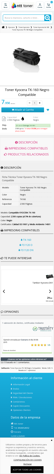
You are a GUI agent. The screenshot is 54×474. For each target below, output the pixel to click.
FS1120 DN (27, 250)
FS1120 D (27, 245)
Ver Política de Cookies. (29, 455)
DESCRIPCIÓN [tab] (28, 142)
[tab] (33, 125)
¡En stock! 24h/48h (25, 125)
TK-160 (26, 239)
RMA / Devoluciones (22, 397)
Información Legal (21, 384)
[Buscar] (47, 18)
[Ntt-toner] (3, 27)
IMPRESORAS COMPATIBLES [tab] (28, 148)
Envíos (16, 388)
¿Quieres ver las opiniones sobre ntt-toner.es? (27, 359)
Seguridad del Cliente (23, 393)
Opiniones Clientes (22, 410)
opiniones (31, 370)
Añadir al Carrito (24, 109)
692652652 (23, 427)
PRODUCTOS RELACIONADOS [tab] (28, 154)
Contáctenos (19, 401)
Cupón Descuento (21, 405)
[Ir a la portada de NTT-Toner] (23, 5)
